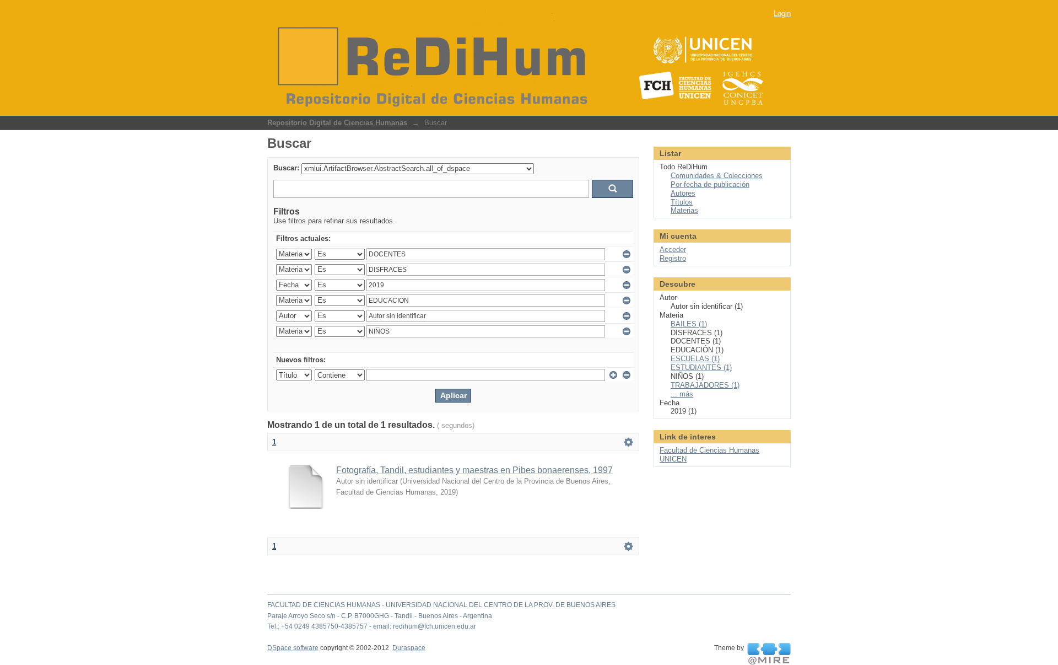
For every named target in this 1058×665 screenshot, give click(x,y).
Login (782, 13)
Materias (684, 210)
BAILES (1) (689, 324)
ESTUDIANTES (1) (701, 367)
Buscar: (286, 168)
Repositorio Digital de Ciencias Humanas (337, 123)
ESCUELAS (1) (695, 359)
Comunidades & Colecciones (717, 175)
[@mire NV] (769, 654)
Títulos (682, 202)
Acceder (673, 249)
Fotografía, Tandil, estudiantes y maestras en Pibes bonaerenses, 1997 (474, 470)
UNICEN (673, 459)
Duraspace (408, 648)
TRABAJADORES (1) (705, 385)
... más (682, 394)
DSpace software (293, 648)
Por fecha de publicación (710, 184)
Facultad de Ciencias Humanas (709, 450)
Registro (673, 258)
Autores (683, 193)
